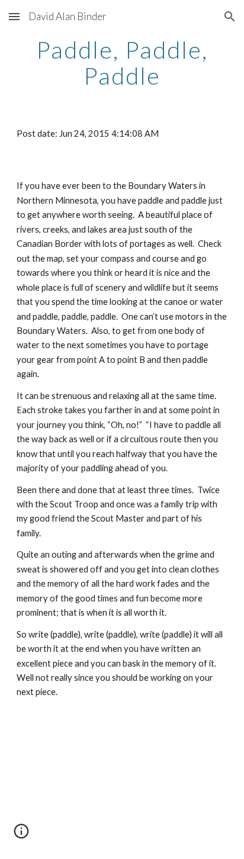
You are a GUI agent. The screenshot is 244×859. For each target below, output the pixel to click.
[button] (14, 16)
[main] (122, 63)
